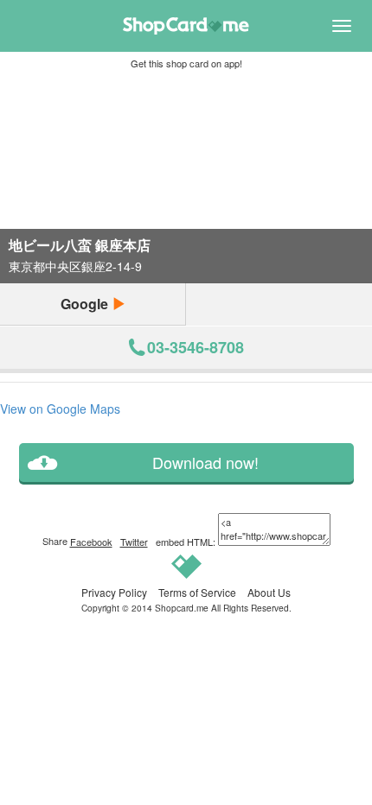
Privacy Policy (114, 592)
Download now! (205, 462)
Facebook (91, 541)
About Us (269, 592)
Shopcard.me (181, 607)
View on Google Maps (60, 408)
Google (86, 304)
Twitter (134, 541)
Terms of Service (197, 592)
